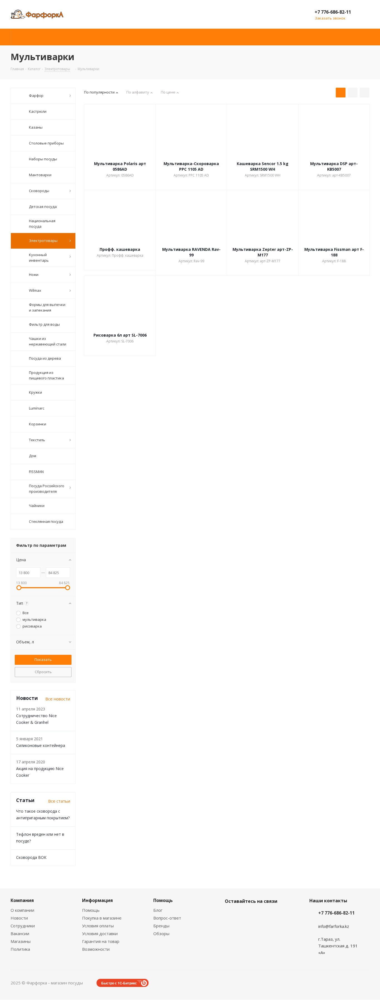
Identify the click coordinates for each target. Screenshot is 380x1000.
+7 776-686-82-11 (333, 12)
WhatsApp (230, 928)
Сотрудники (23, 925)
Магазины (21, 941)
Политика (20, 949)
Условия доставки (100, 933)
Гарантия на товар (100, 941)
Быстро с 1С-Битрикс (119, 983)
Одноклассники (272, 914)
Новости (19, 918)
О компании (22, 910)
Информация (97, 900)
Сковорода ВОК (31, 857)
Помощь (91, 910)
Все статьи (59, 801)
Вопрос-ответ (167, 918)
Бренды (161, 925)
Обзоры (161, 933)
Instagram (230, 914)
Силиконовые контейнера (40, 745)
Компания (22, 900)
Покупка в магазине (102, 918)
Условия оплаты (98, 925)
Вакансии (20, 933)
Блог (157, 910)
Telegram (244, 914)
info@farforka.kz (333, 926)
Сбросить (43, 671)
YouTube (258, 914)
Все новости (57, 699)
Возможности (96, 949)
